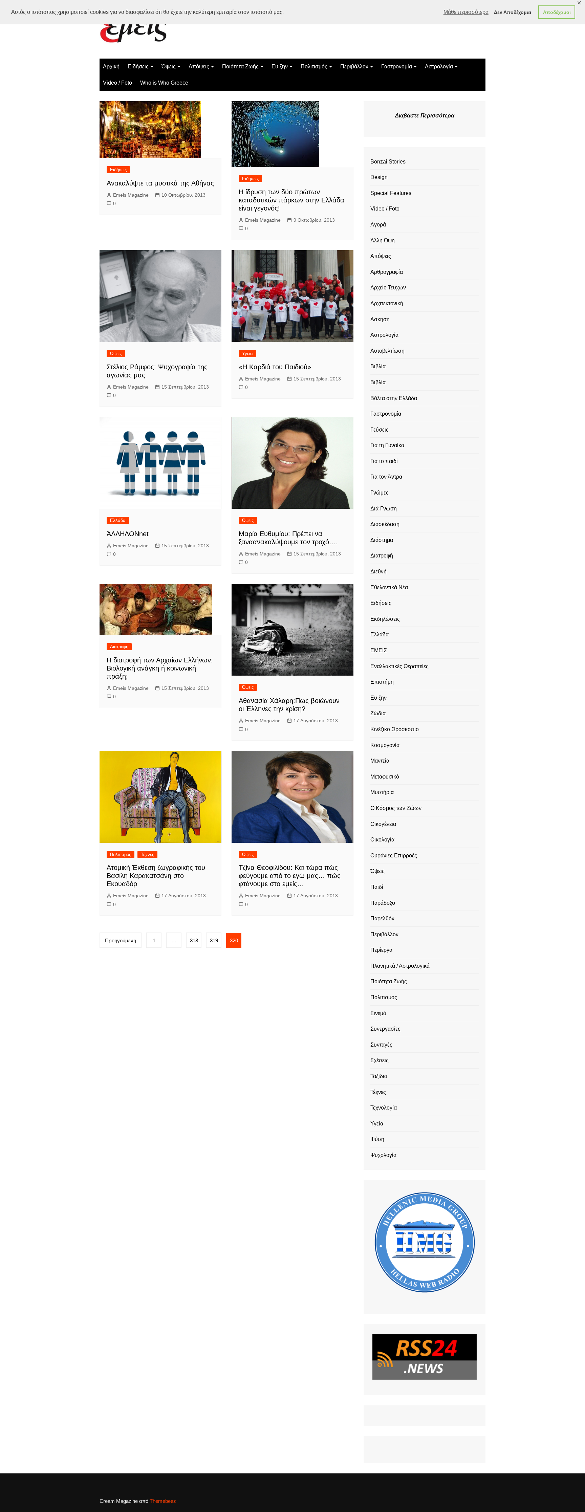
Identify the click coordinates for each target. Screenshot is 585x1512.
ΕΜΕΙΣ (378, 650)
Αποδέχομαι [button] (557, 12)
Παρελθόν (382, 918)
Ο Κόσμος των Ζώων (395, 808)
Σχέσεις (379, 1060)
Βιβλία (378, 366)
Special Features (390, 193)
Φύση (377, 1139)
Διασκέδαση (384, 524)
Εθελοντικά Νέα (389, 587)
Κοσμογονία (384, 745)
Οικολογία (382, 839)
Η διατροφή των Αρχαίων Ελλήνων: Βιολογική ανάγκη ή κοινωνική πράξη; (160, 668)
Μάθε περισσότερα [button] (466, 12)
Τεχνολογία (383, 1108)
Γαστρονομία (396, 66)
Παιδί (376, 887)
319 (214, 940)
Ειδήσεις (138, 66)
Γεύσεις (379, 430)
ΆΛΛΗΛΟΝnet (128, 534)
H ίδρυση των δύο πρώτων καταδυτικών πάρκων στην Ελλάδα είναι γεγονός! (291, 200)
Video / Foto (117, 83)
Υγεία (247, 353)
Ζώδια (378, 713)
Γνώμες (379, 493)
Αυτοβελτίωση (387, 351)
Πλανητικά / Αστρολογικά (400, 966)
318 (194, 940)
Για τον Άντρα (386, 477)
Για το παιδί (384, 461)
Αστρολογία (439, 66)
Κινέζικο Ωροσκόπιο (394, 729)
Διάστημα (381, 540)
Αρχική (111, 66)
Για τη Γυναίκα (387, 445)
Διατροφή (119, 646)
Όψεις (168, 66)
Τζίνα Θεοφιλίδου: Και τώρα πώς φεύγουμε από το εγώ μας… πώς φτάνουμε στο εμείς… (290, 876)
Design (379, 177)
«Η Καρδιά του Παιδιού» (275, 367)
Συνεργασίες (385, 1029)
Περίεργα (381, 950)
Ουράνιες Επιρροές (393, 855)
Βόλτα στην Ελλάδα (393, 398)
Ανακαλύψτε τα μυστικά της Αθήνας (160, 183)
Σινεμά (378, 1013)
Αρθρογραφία (386, 272)
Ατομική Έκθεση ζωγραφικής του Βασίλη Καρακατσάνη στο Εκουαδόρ (156, 876)
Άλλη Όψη (382, 240)
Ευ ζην (280, 66)
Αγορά (378, 224)
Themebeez (163, 1501)
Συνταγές (381, 1045)
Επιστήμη (382, 682)
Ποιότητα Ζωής (240, 66)
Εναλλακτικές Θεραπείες (399, 666)
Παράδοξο (382, 903)
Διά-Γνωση (383, 508)
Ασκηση (380, 319)
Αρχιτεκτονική (386, 303)
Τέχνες (147, 854)
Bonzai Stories (388, 162)
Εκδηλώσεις (385, 619)
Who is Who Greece (164, 83)
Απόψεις (199, 66)
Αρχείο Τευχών (388, 287)
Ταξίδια (378, 1076)
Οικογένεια (383, 824)
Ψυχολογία (383, 1155)
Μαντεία (379, 761)
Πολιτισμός (314, 66)
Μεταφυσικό (384, 777)
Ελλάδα (118, 520)
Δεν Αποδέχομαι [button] (512, 12)
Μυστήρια (382, 792)
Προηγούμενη (120, 940)
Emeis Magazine (131, 195)
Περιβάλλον (354, 66)
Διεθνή (378, 571)
